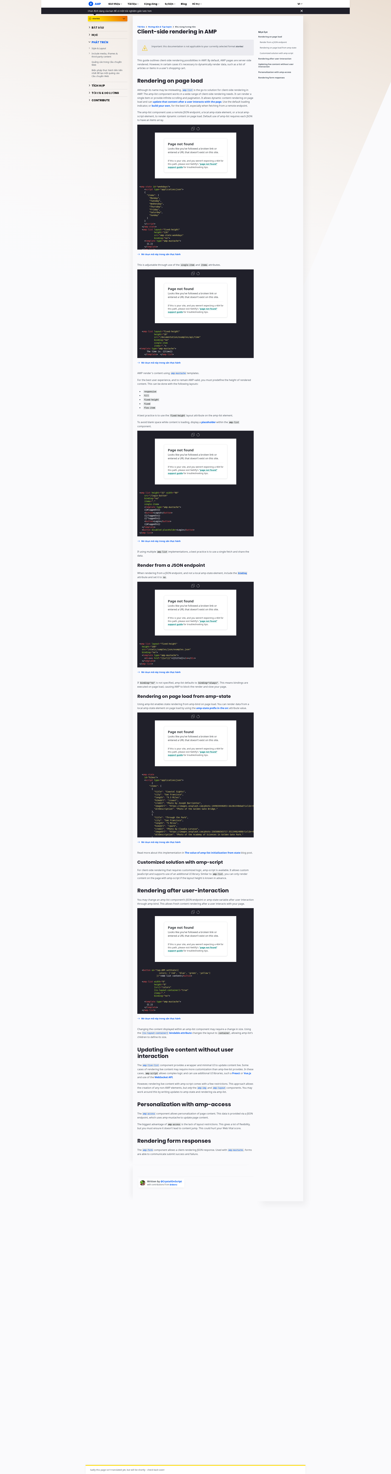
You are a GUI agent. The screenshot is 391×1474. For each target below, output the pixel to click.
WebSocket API (164, 1077)
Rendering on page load (270, 36)
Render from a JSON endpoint (273, 42)
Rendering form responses (271, 77)
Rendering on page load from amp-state (278, 47)
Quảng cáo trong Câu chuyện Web (107, 63)
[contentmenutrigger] (279, 32)
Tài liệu (132, 4)
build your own (161, 105)
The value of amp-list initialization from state (212, 852)
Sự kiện (169, 4)
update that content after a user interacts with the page (187, 101)
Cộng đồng (150, 4)
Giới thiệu (114, 4)
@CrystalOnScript (171, 1181)
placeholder (208, 422)
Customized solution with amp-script (276, 53)
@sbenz (173, 1184)
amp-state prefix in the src (212, 708)
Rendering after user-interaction (274, 58)
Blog (184, 4)
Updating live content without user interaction (276, 65)
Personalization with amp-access (274, 72)
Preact (236, 1073)
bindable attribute (167, 1033)
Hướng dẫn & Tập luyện (160, 26)
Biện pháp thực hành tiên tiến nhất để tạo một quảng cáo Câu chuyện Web (107, 73)
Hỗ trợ (196, 4)
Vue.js (247, 1073)
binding (242, 573)
